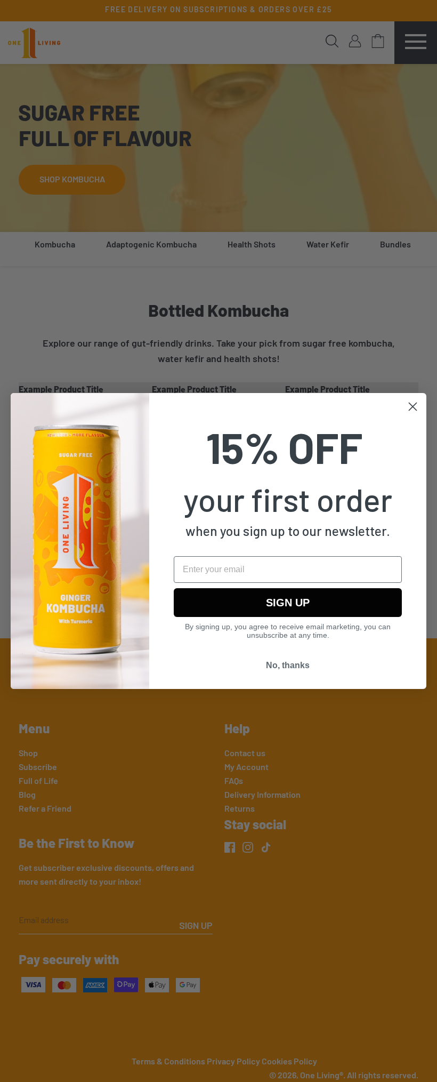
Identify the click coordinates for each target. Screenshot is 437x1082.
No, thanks (288, 665)
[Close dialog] (412, 406)
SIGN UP (288, 602)
